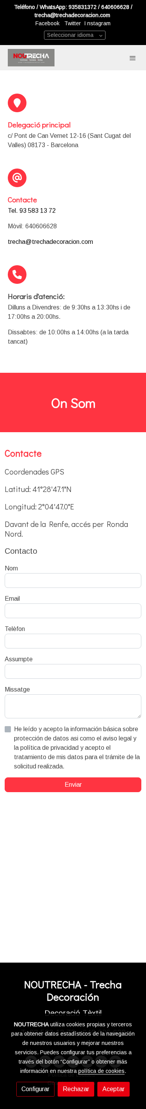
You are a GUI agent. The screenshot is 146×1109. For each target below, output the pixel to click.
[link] (31, 57)
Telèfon (15, 629)
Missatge (17, 689)
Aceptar (113, 1089)
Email (12, 598)
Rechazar (76, 1089)
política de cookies (101, 1071)
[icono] (17, 103)
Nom (11, 568)
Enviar (73, 784)
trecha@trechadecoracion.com (50, 241)
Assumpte (19, 659)
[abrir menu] (133, 57)
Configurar (35, 1089)
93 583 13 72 (37, 210)
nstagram (99, 23)
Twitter (73, 23)
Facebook (48, 23)
